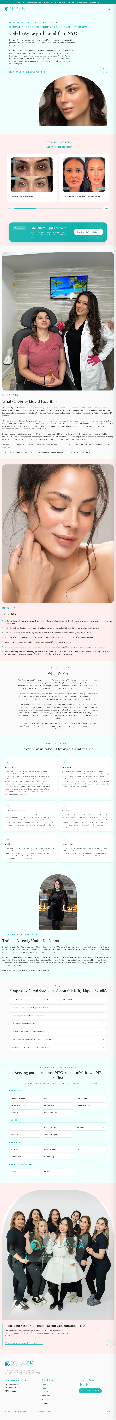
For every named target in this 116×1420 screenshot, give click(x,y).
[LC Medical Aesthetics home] (15, 9)
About (44, 1388)
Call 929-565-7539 (90, 1391)
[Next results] (106, 208)
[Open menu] (108, 8)
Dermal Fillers (32, 22)
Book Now (46, 1396)
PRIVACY (107, 1412)
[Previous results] (9, 208)
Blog (43, 1399)
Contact (45, 1403)
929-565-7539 (10, 1391)
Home (11, 22)
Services (20, 22)
